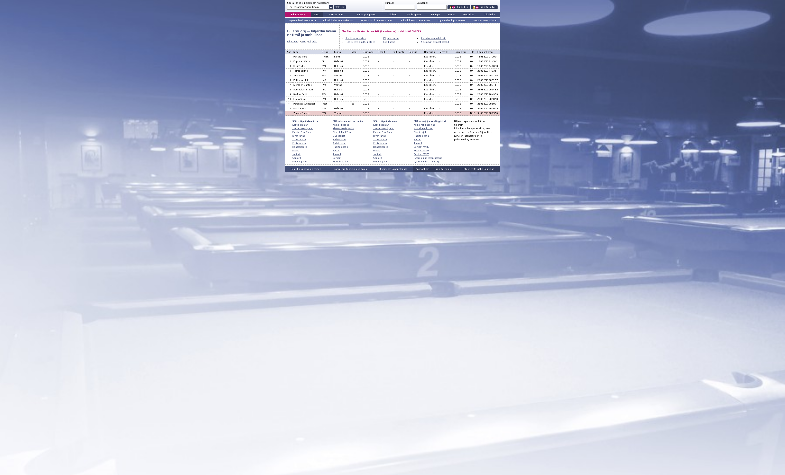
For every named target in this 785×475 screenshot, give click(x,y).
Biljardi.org (293, 41)
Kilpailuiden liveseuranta (302, 20)
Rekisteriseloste (444, 169)
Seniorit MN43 (421, 147)
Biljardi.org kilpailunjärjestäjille (351, 169)
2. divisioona (299, 143)
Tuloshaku (489, 14)
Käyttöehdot (422, 169)
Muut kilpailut (299, 161)
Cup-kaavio (389, 42)
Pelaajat (435, 14)
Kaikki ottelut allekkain (433, 38)
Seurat (451, 14)
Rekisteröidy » (488, 7)
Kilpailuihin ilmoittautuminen (377, 20)
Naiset (295, 150)
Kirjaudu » (462, 7)
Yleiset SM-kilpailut (302, 128)
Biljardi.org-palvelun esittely (306, 169)
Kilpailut (312, 41)
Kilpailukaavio (391, 38)
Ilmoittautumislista (355, 38)
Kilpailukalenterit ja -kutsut (338, 20)
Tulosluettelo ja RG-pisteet (360, 42)
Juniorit (296, 154)
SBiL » (317, 14)
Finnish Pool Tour (301, 132)
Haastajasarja (299, 147)
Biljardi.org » (298, 14)
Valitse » (339, 7)
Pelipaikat (468, 14)
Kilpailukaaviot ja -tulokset (415, 20)
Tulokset (392, 14)
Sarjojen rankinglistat (485, 20)
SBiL (303, 41)
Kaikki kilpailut (300, 125)
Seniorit (296, 158)
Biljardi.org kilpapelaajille (393, 169)
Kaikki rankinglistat (424, 125)
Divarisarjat (298, 136)
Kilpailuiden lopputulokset (451, 20)
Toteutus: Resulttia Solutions (478, 169)
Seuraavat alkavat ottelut (435, 42)
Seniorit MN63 (421, 154)
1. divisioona (299, 139)
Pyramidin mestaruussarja (428, 158)
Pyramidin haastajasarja (427, 161)
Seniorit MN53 (421, 150)
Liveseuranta (336, 14)
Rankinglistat (414, 14)
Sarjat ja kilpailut (366, 14)
